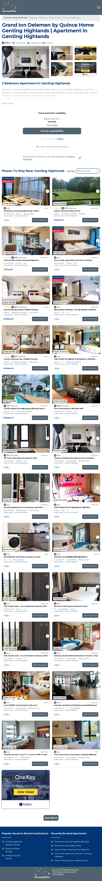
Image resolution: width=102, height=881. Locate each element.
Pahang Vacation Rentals (12, 850)
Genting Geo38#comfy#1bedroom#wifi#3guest (75, 705)
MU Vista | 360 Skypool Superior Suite (20, 458)
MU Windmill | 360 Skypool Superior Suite (22, 557)
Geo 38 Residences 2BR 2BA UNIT (68, 408)
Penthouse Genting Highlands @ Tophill (21, 211)
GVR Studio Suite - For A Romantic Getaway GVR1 (26, 656)
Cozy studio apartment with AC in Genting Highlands (72, 855)
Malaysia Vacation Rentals (13, 857)
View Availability (40, 220)
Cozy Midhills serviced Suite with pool (20, 705)
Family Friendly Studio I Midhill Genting (21, 310)
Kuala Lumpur (55, 17)
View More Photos (13, 75)
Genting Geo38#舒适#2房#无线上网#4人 (71, 557)
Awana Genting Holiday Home (67, 211)
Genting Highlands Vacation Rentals (13, 843)
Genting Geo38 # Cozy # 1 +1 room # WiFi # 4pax (25, 754)
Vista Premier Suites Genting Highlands (21, 260)
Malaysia (33, 17)
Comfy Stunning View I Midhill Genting (20, 359)
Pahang (42, 17)
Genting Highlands (71, 17)
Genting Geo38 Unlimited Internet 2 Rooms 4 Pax (76, 656)
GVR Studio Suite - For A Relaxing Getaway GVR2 (25, 606)
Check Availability (52, 130)
